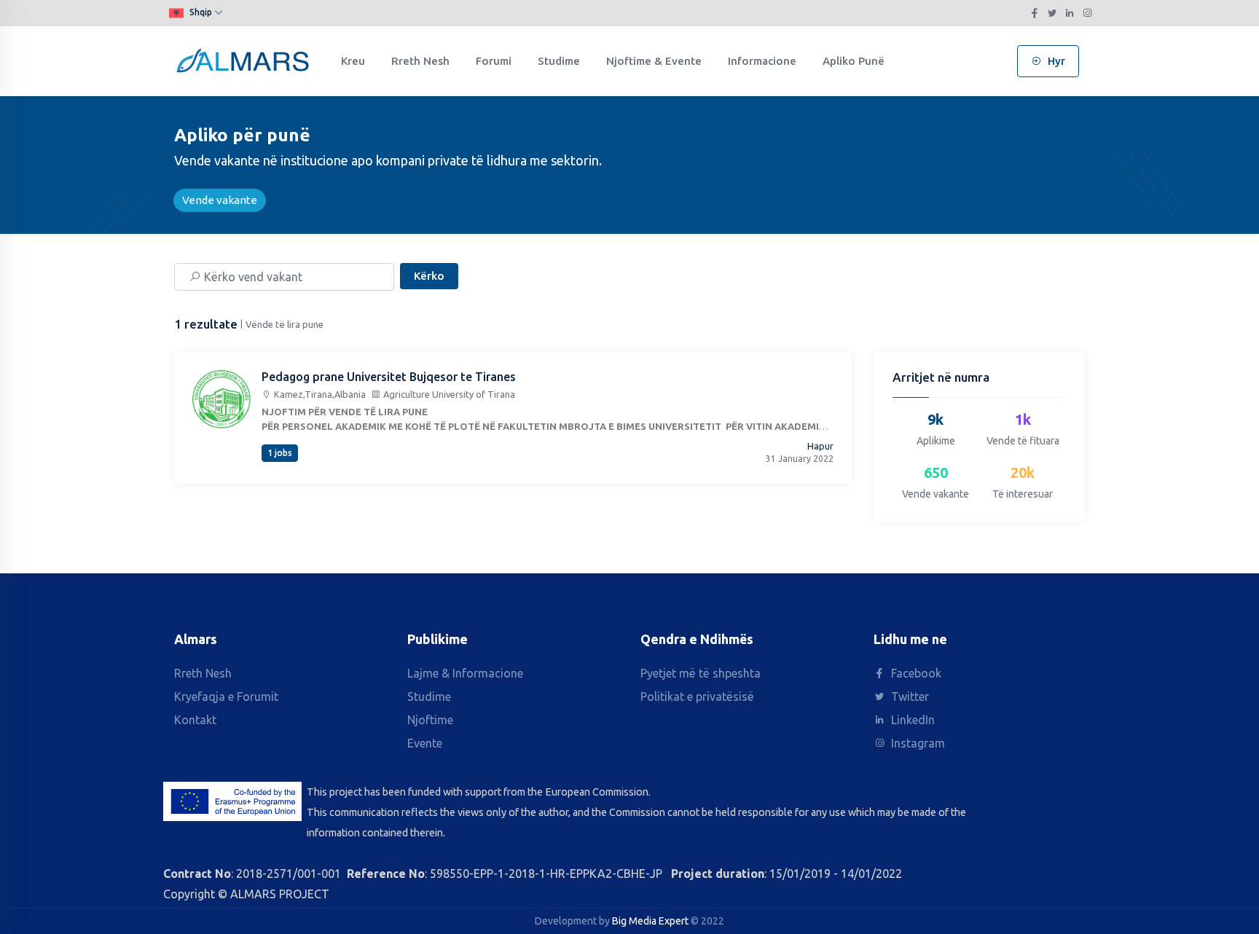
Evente (424, 743)
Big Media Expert (650, 921)
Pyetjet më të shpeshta (700, 673)
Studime (559, 61)
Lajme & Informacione (465, 673)
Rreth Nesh (420, 61)
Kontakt (195, 719)
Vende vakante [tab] (219, 200)
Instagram (916, 743)
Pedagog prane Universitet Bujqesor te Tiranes (389, 376)
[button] (199, 13)
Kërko (429, 276)
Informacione (762, 61)
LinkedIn (911, 719)
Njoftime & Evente (654, 61)
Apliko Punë (854, 61)
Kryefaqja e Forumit (226, 696)
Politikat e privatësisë (697, 696)
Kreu (353, 61)
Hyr (1055, 61)
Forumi (493, 61)
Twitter (908, 696)
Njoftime (430, 719)
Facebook (914, 673)
